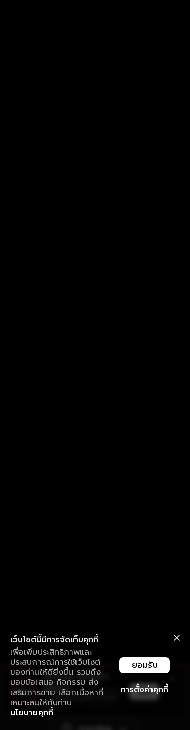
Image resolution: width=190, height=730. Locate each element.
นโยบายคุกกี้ (31, 713)
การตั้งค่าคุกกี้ (144, 689)
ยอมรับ (145, 665)
